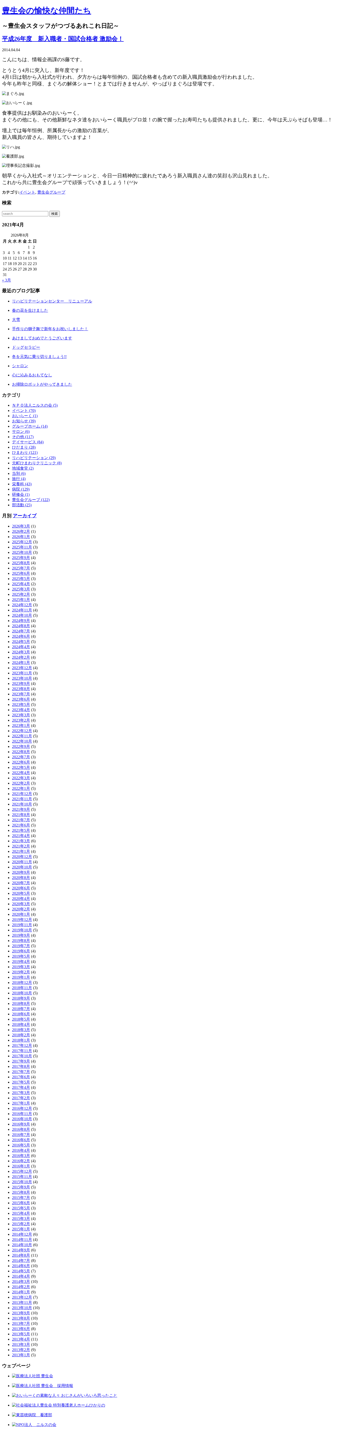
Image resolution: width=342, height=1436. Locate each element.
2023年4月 (21, 710)
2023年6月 (21, 699)
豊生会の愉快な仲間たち (46, 10)
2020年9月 (21, 872)
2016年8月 (21, 1129)
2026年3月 (21, 526)
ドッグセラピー (26, 347)
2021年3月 (21, 841)
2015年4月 (21, 1213)
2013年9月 (21, 1313)
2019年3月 (21, 967)
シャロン (20, 366)
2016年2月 (21, 1161)
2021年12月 (22, 794)
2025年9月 (21, 558)
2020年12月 (22, 857)
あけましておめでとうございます (42, 338)
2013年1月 (21, 1355)
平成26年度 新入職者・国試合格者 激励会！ (63, 38)
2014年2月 (21, 1287)
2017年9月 (21, 1061)
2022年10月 (22, 741)
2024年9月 (21, 620)
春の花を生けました (30, 310)
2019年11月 (22, 925)
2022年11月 (22, 736)
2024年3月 (21, 652)
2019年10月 (22, 930)
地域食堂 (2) (23, 468)
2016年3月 (21, 1155)
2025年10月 (22, 552)
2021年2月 (21, 846)
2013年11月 (22, 1302)
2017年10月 (22, 1056)
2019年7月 (21, 946)
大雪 (16, 319)
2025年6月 (21, 573)
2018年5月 (21, 1019)
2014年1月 (21, 1292)
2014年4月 (21, 1276)
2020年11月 (22, 862)
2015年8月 (21, 1192)
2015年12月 (22, 1171)
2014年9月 (21, 1250)
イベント (27, 192)
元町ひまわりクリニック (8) (37, 463)
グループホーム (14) (30, 426)
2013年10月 (22, 1308)
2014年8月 (21, 1255)
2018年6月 (21, 1014)
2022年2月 (21, 783)
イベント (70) (24, 410)
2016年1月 (21, 1166)
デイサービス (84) (28, 442)
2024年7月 (21, 631)
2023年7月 (21, 694)
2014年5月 (21, 1271)
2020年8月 (21, 877)
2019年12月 (22, 919)
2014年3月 (21, 1281)
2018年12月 (22, 982)
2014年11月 (22, 1239)
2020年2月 (21, 909)
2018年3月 (21, 1030)
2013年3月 (21, 1344)
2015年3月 (21, 1218)
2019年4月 (21, 961)
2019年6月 (21, 951)
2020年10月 (22, 867)
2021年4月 (21, 836)
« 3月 (6, 280)
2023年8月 (21, 689)
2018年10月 (22, 993)
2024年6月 (21, 636)
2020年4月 (21, 898)
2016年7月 (21, 1135)
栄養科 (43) (22, 484)
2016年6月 (21, 1140)
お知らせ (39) (24, 421)
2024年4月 (21, 647)
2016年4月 (21, 1150)
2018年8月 (21, 1003)
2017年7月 (21, 1072)
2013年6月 (21, 1329)
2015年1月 (21, 1229)
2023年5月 (21, 704)
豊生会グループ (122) (31, 500)
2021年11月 (22, 799)
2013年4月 (21, 1339)
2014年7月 (21, 1260)
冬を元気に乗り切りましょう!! (39, 356)
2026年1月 (21, 537)
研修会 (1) (21, 494)
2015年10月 (22, 1182)
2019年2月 (21, 972)
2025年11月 (22, 547)
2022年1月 (21, 788)
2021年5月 (21, 830)
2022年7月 (21, 757)
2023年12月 (22, 668)
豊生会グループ (51, 192)
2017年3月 (21, 1093)
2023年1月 (21, 725)
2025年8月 (21, 563)
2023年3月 (21, 715)
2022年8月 (21, 752)
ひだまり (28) (24, 447)
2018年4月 (21, 1024)
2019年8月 (21, 940)
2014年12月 (22, 1234)
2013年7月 (21, 1323)
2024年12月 (22, 605)
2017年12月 (22, 1045)
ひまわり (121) (25, 452)
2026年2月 (21, 531)
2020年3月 (21, 904)
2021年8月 (21, 815)
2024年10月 (22, 615)
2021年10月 (22, 804)
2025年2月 (21, 594)
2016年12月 (22, 1108)
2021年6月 (21, 825)
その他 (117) (23, 437)
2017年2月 (21, 1098)
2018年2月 (21, 1035)
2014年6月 (21, 1266)
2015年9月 (21, 1187)
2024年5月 (21, 641)
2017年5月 (21, 1082)
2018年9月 (21, 998)
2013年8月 (21, 1318)
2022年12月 (22, 731)
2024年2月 (21, 657)
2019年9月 (21, 935)
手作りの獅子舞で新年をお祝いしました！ (50, 329)
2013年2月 (21, 1350)
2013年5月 (21, 1334)
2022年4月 (21, 773)
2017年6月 (21, 1077)
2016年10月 (22, 1119)
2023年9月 (21, 683)
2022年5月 (21, 767)
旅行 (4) (19, 479)
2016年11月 (22, 1114)
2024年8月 (21, 626)
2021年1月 (21, 851)
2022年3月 (21, 778)
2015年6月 (21, 1203)
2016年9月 (21, 1124)
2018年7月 (21, 1009)
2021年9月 (21, 809)
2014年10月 (22, 1245)
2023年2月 (21, 720)
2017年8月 (21, 1066)
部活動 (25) (22, 505)
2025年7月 (21, 568)
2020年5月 (21, 893)
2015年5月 (21, 1208)
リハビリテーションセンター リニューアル (52, 301)
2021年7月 (21, 820)
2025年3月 (21, 589)
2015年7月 (21, 1197)
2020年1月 (21, 914)
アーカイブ (25, 515)
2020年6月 (21, 888)
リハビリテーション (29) (34, 458)
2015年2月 (21, 1224)
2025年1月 (21, 599)
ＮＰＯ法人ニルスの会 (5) (35, 405)
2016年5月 (21, 1145)
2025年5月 (21, 578)
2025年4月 (21, 584)
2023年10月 (22, 678)
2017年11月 (22, 1051)
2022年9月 (21, 746)
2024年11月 (22, 610)
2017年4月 (21, 1087)
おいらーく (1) (25, 416)
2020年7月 (21, 883)
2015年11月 (22, 1176)
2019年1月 (21, 977)
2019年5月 (21, 956)
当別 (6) (19, 473)
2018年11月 (22, 988)
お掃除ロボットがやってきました (42, 384)
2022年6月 (21, 762)
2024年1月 (21, 662)
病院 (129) (21, 489)
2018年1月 (21, 1040)
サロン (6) (21, 431)
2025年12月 (22, 542)
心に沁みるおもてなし (32, 375)
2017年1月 (21, 1103)
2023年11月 (22, 673)
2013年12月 (22, 1297)
